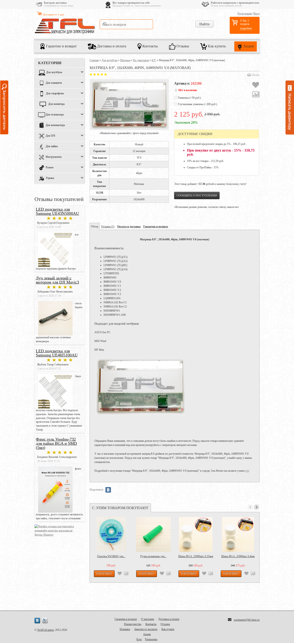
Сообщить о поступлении (197, 195)
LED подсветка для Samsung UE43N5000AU (57, 211)
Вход (257, 13)
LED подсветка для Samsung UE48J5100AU (57, 353)
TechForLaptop (45, 630)
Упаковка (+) (189, 97)
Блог (139, 639)
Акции (248, 46)
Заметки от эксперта (145, 629)
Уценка (50, 178)
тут (247, 470)
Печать (256, 74)
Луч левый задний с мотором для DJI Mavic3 (57, 280)
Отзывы (182, 46)
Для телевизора (55, 114)
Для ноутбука (54, 72)
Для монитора (56, 104)
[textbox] (126, 24)
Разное (50, 167)
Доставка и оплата (111, 46)
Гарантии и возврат (61, 46)
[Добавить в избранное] (255, 85)
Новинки (125, 629)
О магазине (147, 619)
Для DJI (50, 136)
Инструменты (54, 157)
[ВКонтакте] (108, 490)
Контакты (149, 46)
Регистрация (244, 13)
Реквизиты (151, 639)
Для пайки (52, 146)
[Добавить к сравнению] (256, 95)
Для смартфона (55, 93)
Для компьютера (55, 125)
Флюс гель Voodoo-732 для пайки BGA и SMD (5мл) (56, 443)
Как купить (216, 46)
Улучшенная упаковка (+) (197, 104)
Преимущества (132, 624)
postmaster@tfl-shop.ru (247, 619)
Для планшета (54, 83)
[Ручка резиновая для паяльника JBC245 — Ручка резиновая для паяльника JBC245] (153, 534)
